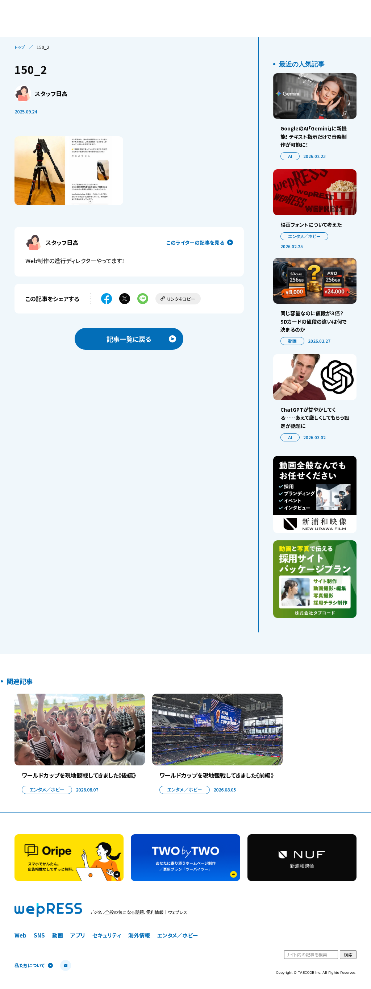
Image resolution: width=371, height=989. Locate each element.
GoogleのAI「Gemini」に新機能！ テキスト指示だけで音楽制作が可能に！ (313, 136)
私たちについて (29, 965)
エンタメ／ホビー (304, 236)
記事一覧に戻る (129, 339)
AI (290, 156)
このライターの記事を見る (195, 242)
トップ (19, 47)
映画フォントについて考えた (311, 224)
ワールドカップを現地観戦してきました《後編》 (79, 775)
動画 (292, 341)
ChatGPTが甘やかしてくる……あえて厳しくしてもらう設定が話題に (314, 417)
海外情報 (139, 935)
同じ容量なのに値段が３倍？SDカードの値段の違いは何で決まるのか (313, 321)
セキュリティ (106, 935)
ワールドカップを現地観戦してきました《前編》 (216, 775)
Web (20, 935)
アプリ (77, 935)
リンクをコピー (181, 299)
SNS (39, 935)
